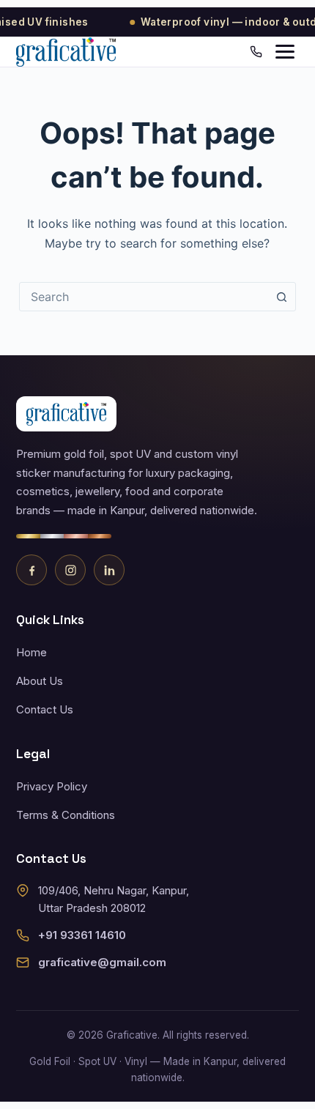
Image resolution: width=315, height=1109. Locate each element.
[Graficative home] (66, 52)
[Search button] (281, 297)
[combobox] (143, 296)
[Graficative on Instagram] (70, 569)
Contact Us (44, 709)
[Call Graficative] (256, 51)
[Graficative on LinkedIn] (109, 569)
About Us (39, 681)
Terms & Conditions (65, 815)
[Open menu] (285, 52)
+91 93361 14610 (82, 935)
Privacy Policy (51, 786)
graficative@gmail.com (102, 962)
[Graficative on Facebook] (31, 569)
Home (31, 652)
